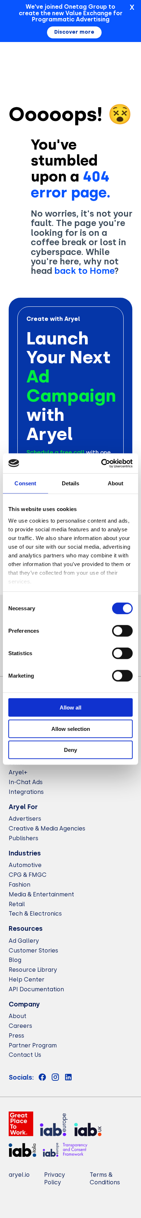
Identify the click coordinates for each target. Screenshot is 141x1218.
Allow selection (70, 728)
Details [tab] (71, 483)
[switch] (122, 631)
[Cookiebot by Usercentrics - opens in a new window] (101, 463)
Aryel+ (18, 772)
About (17, 1016)
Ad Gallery (24, 940)
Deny (70, 750)
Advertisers (25, 818)
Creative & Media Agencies (47, 828)
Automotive (25, 865)
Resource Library (33, 969)
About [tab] (116, 483)
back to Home (84, 270)
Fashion (19, 884)
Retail (17, 904)
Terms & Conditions (105, 1178)
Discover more (74, 32)
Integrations (26, 791)
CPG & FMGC (28, 874)
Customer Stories (33, 950)
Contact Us (25, 1054)
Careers (20, 1025)
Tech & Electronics (35, 913)
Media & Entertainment (41, 894)
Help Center (26, 979)
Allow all (70, 707)
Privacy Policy (54, 1178)
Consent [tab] (25, 483)
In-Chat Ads (26, 782)
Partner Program (33, 1045)
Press (16, 1035)
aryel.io (19, 1174)
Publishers (23, 838)
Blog (15, 960)
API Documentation (36, 989)
